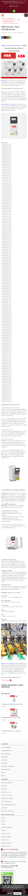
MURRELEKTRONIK (6, 836)
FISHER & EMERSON (6, 843)
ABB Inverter (4, 80)
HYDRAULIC (4, 789)
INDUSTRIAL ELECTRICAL (7, 811)
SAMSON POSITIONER (6, 827)
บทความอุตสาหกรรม (6, 769)
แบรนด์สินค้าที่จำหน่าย (6, 750)
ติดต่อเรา (3, 775)
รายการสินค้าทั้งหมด (6, 747)
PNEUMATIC (4, 785)
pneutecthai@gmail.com (10, 870)
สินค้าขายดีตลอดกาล (6, 753)
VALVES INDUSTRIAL (6, 801)
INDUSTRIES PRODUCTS (7, 782)
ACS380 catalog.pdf (5, 680)
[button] (22, 15)
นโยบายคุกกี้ (10, 890)
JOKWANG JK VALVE (6, 846)
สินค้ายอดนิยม (4, 756)
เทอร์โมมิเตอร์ (4, 763)
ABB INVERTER (5, 840)
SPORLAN (3, 830)
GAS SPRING (4, 807)
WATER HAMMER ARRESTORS (8, 804)
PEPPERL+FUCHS (5, 833)
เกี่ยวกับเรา (3, 772)
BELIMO (3, 821)
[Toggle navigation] (26, 15)
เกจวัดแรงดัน (4, 760)
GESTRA (3, 824)
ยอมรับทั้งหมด (17, 893)
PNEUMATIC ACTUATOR (7, 798)
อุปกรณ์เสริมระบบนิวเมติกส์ (7, 766)
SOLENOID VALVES (6, 792)
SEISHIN (3, 818)
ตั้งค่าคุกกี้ (9, 893)
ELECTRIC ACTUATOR (6, 795)
